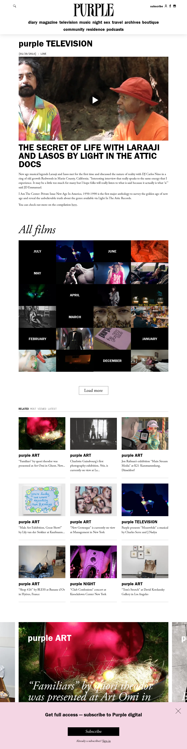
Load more (93, 390)
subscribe (156, 6)
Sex (107, 22)
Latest (52, 409)
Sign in (106, 741)
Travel (117, 22)
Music (85, 22)
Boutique (150, 22)
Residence (95, 29)
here (74, 204)
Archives (132, 22)
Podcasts (115, 29)
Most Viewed (38, 409)
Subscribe (93, 731)
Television (68, 22)
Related (24, 409)
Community (74, 29)
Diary (32, 22)
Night (97, 22)
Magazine (48, 22)
